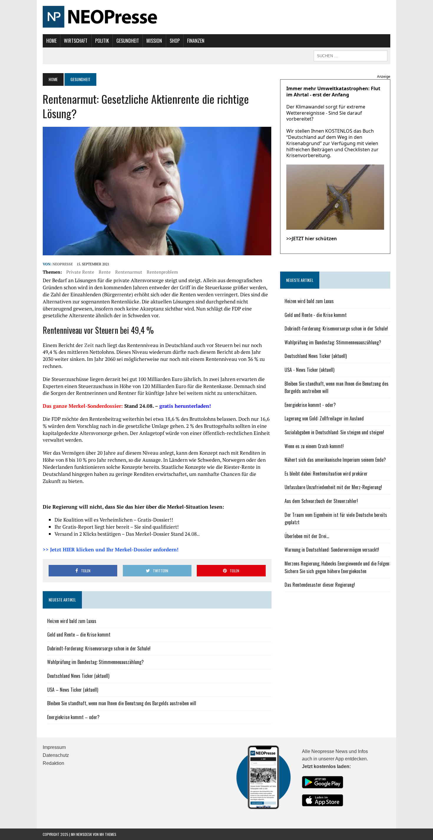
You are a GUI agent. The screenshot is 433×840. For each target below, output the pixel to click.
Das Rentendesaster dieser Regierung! (320, 584)
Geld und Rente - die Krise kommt (316, 314)
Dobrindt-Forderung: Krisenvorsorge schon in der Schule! (99, 648)
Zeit (89, 345)
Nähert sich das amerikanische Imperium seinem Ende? (335, 459)
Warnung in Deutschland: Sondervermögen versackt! (332, 549)
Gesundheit (127, 40)
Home (51, 40)
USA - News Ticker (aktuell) (309, 369)
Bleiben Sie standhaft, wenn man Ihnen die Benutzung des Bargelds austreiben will (121, 703)
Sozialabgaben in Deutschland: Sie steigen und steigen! (334, 432)
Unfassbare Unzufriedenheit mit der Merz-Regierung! (333, 487)
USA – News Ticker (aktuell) (72, 689)
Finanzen (195, 40)
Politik (102, 40)
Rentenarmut (128, 272)
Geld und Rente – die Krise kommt (78, 634)
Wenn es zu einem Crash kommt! (314, 446)
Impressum (54, 747)
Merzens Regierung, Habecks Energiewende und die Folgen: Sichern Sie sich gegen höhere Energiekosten (337, 567)
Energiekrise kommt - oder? (310, 404)
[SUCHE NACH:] (350, 55)
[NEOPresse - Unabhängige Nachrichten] (216, 17)
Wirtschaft (75, 40)
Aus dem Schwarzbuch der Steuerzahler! (321, 500)
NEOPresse (62, 264)
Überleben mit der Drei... (307, 536)
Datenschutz (56, 755)
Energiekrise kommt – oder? (73, 717)
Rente (105, 272)
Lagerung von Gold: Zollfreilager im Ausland (324, 418)
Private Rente (80, 272)
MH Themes (108, 834)
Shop (175, 40)
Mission (154, 40)
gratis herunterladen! (185, 405)
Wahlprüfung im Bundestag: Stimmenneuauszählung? (95, 661)
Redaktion (53, 763)
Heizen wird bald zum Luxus (71, 620)
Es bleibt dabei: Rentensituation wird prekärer (326, 473)
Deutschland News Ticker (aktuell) (78, 675)
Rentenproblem (162, 272)
